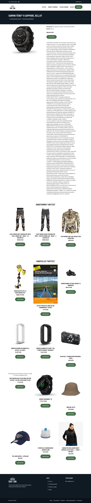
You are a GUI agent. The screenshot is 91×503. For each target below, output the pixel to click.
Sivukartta (79, 500)
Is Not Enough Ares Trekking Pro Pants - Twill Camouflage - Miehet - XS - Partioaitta (20, 236)
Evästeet (63, 500)
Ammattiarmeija (53, 7)
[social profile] (19, 2)
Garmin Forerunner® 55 (45, 399)
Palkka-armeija (64, 7)
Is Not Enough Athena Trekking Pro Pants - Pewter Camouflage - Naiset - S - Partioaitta (45, 236)
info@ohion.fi (78, 1)
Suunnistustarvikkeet (28, 19)
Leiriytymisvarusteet (15, 19)
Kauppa (79, 7)
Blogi (72, 7)
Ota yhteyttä (56, 500)
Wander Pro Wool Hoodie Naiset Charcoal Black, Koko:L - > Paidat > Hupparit (70, 449)
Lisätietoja (51, 37)
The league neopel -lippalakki (20, 456)
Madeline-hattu (71, 407)
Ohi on (44, 7)
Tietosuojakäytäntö (71, 500)
